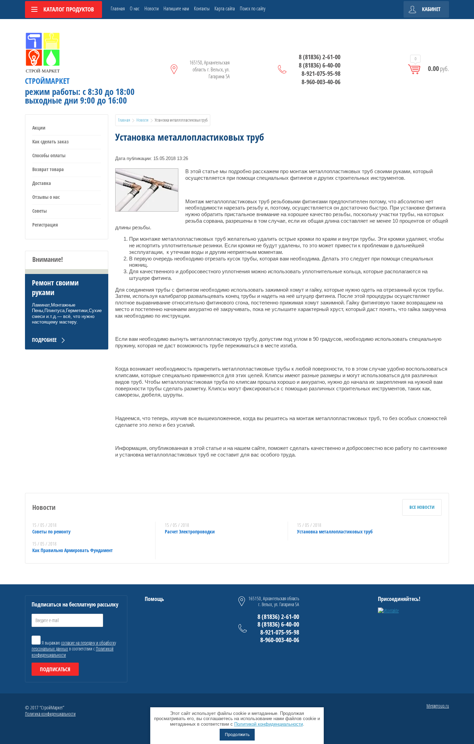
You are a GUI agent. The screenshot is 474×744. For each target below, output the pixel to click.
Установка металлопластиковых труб (335, 531)
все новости (421, 507)
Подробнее (44, 339)
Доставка (41, 183)
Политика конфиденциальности (50, 713)
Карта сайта (224, 8)
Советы (39, 210)
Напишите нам (176, 8)
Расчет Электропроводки (190, 531)
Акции (38, 127)
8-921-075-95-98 (321, 73)
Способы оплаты (49, 155)
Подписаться (55, 669)
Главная (118, 8)
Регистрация (45, 224)
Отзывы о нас (46, 197)
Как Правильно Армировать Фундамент (72, 550)
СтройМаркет (47, 81)
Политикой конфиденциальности (268, 724)
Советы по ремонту (51, 531)
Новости (151, 8)
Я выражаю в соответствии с (74, 648)
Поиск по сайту (252, 8)
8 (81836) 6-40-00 (319, 65)
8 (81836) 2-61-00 (319, 57)
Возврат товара (48, 169)
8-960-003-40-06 (321, 82)
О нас (134, 8)
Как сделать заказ (50, 141)
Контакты (202, 8)
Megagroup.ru (437, 705)
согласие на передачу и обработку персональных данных (74, 645)
